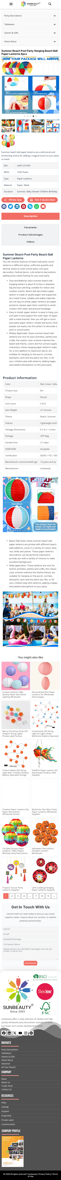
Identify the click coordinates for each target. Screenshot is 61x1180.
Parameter (30, 228)
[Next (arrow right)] (56, 590)
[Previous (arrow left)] (5, 590)
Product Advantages (30, 235)
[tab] (30, 216)
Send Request (30, 963)
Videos (30, 242)
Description (30, 216)
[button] (11, 4)
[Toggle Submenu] (55, 15)
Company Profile (11, 1131)
